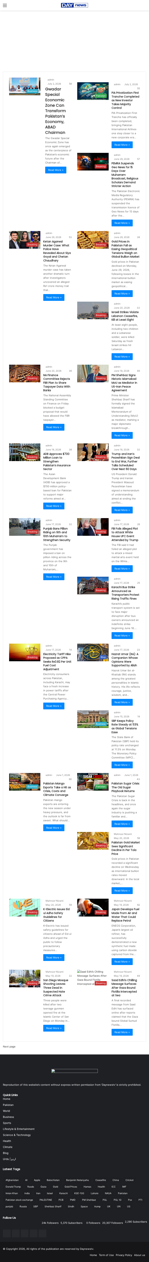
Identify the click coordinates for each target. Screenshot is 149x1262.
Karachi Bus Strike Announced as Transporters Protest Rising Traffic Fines (125, 593)
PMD (72, 1199)
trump (97, 1206)
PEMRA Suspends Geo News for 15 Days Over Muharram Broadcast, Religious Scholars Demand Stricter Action (125, 174)
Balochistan (53, 1180)
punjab (9, 1206)
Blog (5, 1153)
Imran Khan (12, 1193)
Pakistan (8, 1104)
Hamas (87, 1186)
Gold (55, 1186)
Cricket (129, 1180)
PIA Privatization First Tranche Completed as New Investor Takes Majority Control (125, 100)
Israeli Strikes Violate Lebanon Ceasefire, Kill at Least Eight (125, 316)
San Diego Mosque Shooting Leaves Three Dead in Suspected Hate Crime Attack (55, 987)
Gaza (43, 1186)
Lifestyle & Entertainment (19, 1128)
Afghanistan (12, 1180)
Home (6, 1098)
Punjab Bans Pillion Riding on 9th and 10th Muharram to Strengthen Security (56, 534)
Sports (7, 1122)
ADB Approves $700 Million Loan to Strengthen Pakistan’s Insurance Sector (57, 461)
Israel (50, 1193)
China (116, 1180)
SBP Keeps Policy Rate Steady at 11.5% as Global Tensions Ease (125, 726)
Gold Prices (71, 1186)
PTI (140, 1199)
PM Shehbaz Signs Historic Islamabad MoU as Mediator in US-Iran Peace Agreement (124, 382)
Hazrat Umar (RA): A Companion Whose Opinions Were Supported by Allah (125, 659)
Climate (7, 1147)
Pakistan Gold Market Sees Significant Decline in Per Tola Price (126, 848)
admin (51, 79)
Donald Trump (13, 1186)
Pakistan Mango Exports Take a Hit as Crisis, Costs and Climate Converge (57, 789)
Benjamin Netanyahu (77, 1180)
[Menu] (5, 6)
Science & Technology (17, 1134)
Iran (38, 1193)
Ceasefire (100, 1180)
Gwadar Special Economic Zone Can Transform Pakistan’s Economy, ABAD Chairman (55, 110)
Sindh (71, 1206)
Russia (23, 1206)
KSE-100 (79, 1193)
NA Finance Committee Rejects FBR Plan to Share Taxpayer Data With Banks (56, 382)
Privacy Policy (124, 1255)
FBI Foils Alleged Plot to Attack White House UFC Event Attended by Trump (125, 534)
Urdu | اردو (9, 1159)
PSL (105, 1199)
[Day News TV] (74, 5)
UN (118, 1206)
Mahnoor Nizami (123, 834)
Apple (37, 1180)
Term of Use (106, 1255)
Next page (9, 1046)
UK (108, 1206)
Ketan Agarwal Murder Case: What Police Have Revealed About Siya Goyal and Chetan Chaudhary (57, 251)
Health (7, 1141)
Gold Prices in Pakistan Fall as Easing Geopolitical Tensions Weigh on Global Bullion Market (125, 249)
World (6, 1110)
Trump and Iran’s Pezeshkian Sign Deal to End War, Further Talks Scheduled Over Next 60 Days (126, 461)
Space (84, 1206)
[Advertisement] (74, 39)
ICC (114, 1186)
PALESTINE (46, 1199)
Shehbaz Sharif (53, 1206)
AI (26, 1180)
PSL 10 (117, 1199)
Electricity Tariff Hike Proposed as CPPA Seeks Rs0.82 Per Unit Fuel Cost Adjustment (57, 661)
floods (30, 1186)
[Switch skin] (144, 6)
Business (8, 1116)
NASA (108, 1193)
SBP (35, 1206)
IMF (124, 1186)
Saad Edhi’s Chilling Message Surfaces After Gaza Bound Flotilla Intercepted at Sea (124, 987)
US (128, 1206)
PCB (61, 1199)
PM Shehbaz (89, 1199)
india (27, 1193)
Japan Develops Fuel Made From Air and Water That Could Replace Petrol (125, 915)
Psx (130, 1199)
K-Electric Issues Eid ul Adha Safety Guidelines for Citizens (56, 915)
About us (139, 1255)
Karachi (63, 1193)
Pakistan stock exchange (19, 1199)
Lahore (94, 1193)
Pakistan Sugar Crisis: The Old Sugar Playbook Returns (126, 787)
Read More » (55, 169)
